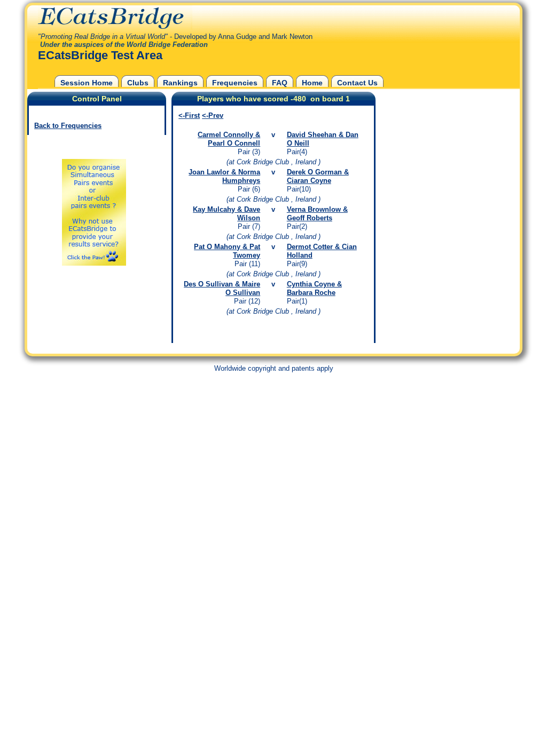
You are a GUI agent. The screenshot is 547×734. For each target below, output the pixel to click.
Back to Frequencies (67, 126)
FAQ (279, 82)
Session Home (86, 82)
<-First (189, 115)
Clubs (138, 82)
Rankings (180, 82)
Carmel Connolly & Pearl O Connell (229, 139)
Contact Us (357, 82)
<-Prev (212, 115)
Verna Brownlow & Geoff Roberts (317, 213)
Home (312, 82)
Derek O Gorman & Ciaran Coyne (318, 176)
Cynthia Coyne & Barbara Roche (314, 288)
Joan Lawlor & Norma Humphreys (224, 176)
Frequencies (234, 82)
